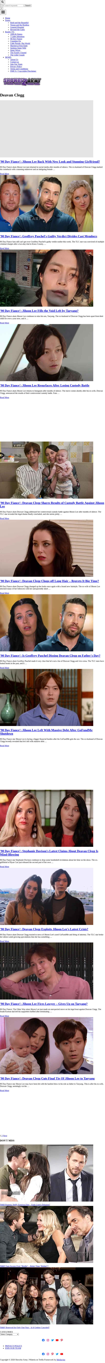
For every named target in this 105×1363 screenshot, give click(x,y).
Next (5, 1136)
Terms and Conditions (19, 69)
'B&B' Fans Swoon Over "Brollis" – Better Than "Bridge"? (24, 1266)
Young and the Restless (19, 25)
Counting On (15, 41)
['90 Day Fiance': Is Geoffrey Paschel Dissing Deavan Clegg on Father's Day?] (52, 622)
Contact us (14, 62)
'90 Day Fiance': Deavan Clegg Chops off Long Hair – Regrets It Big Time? (49, 581)
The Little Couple (17, 55)
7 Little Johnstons (17, 36)
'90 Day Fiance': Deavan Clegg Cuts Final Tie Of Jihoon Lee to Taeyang (47, 1078)
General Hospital (17, 27)
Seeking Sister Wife (18, 48)
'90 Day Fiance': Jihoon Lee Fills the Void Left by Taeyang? (39, 310)
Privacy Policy (16, 66)
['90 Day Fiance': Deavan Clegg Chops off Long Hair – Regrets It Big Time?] (52, 548)
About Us (14, 59)
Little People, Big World (20, 43)
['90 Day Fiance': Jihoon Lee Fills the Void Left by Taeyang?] (52, 278)
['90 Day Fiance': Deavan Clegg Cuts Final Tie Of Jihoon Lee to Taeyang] (52, 1045)
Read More (4, 174)
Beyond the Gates (17, 29)
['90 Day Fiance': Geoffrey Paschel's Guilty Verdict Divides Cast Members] (52, 203)
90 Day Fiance (16, 39)
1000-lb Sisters (16, 34)
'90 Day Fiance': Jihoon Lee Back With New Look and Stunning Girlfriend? (50, 161)
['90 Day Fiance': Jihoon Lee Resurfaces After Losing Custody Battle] (52, 352)
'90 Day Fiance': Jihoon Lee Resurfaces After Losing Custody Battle (44, 385)
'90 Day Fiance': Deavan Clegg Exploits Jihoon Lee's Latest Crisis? (44, 929)
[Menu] (3, 12)
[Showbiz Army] (22, 89)
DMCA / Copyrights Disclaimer (23, 71)
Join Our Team (16, 64)
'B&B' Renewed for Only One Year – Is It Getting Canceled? (24, 1327)
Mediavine (61, 1360)
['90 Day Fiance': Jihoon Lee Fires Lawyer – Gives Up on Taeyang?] (52, 971)
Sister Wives (15, 50)
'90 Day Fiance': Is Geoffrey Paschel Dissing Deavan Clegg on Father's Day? (50, 655)
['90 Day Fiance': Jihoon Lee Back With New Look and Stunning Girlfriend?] (52, 128)
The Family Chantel (18, 53)
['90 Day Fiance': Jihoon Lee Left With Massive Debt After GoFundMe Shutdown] (52, 697)
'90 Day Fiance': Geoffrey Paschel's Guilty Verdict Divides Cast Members (48, 236)
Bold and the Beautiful (19, 23)
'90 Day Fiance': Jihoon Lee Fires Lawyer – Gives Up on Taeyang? (44, 1003)
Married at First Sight (18, 46)
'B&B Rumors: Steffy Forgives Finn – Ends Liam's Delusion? (25, 1205)
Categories (6, 1332)
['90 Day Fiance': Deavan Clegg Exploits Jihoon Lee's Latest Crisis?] (52, 896)
